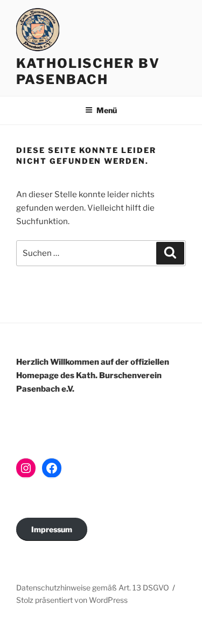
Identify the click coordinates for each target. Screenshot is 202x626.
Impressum (51, 529)
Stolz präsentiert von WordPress (72, 599)
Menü (106, 110)
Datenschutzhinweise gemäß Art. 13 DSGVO (92, 587)
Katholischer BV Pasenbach (88, 71)
